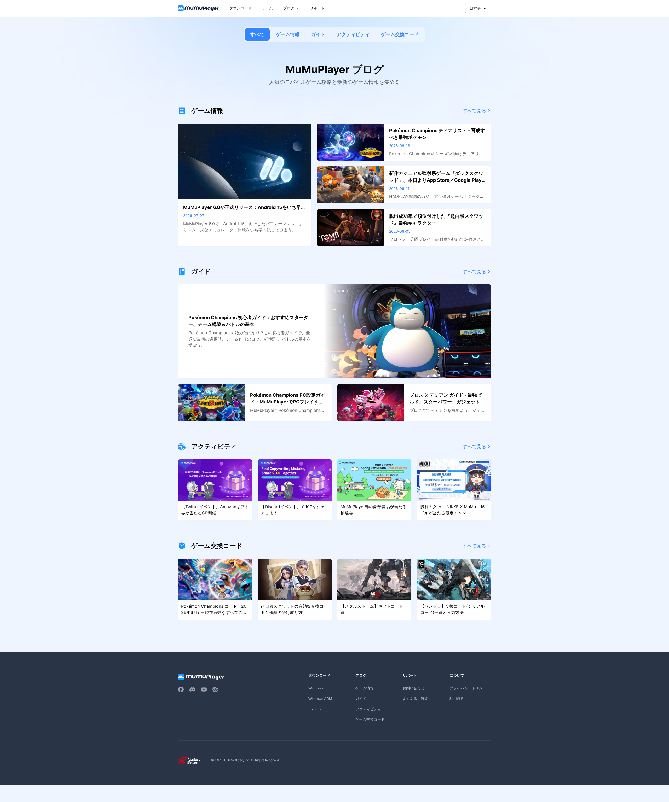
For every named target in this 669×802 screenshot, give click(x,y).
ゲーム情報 (287, 34)
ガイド (318, 34)
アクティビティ (353, 34)
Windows (315, 688)
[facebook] (181, 689)
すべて (257, 34)
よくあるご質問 (415, 698)
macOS (314, 709)
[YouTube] (204, 689)
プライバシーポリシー (467, 688)
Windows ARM (320, 698)
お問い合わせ (413, 688)
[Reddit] (215, 689)
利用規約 (456, 698)
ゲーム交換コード (400, 34)
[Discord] (192, 689)
